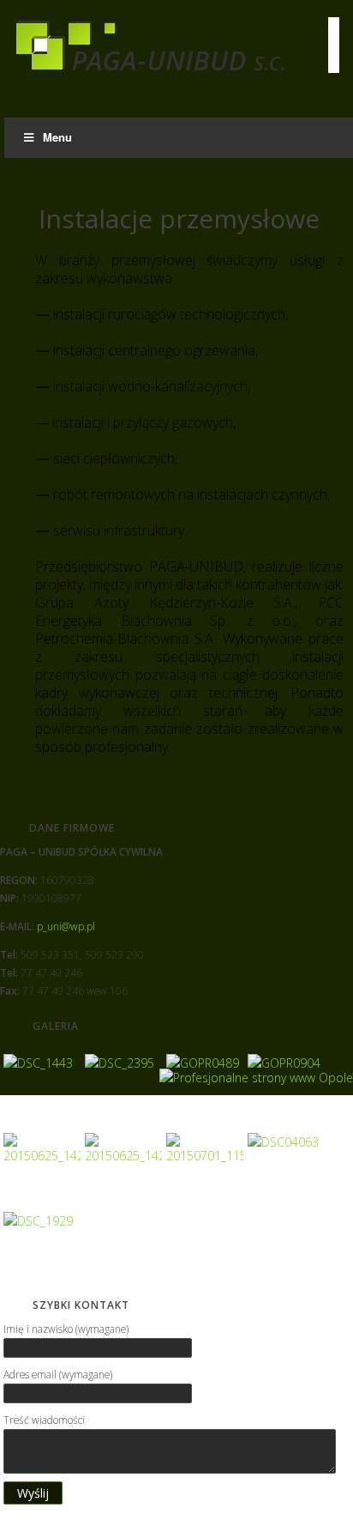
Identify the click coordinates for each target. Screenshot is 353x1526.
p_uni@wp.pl (66, 926)
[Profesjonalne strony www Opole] (256, 1076)
